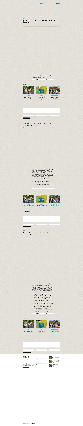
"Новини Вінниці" (34, 423)
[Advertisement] (41, 10)
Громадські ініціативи (43, 15)
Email (36, 223)
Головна (24, 0)
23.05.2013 (24, 127)
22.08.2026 (27, 98)
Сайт (49, 223)
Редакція (30, 98)
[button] (41, 99)
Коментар (24, 341)
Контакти (59, 0)
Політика (32, 15)
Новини (29, 15)
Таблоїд (54, 15)
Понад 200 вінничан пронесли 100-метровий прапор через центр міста (54, 97)
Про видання (55, 0)
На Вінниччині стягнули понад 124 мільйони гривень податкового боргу (41, 97)
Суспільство (37, 15)
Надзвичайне (50, 15)
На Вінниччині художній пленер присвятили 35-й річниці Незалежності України (28, 97)
